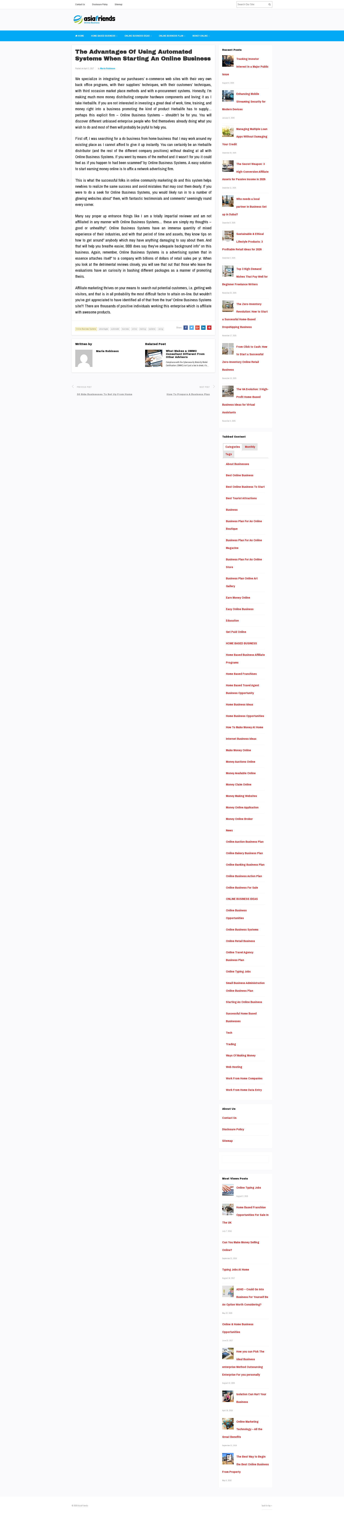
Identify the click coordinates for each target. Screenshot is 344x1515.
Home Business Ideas (239, 704)
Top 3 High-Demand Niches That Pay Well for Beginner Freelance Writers (245, 276)
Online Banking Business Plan (245, 865)
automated (115, 329)
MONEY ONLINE (200, 35)
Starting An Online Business (244, 1002)
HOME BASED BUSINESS (103, 35)
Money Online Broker (239, 819)
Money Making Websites (241, 796)
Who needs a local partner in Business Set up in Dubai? (244, 206)
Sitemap (118, 4)
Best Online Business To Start (245, 487)
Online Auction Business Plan (245, 842)
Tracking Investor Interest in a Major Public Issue (245, 66)
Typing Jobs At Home (235, 1269)
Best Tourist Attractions (241, 498)
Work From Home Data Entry (244, 1090)
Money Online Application (242, 807)
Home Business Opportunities (245, 716)
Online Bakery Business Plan (244, 853)
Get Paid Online (236, 632)
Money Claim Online (238, 784)
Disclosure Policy (100, 4)
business (125, 329)
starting (143, 329)
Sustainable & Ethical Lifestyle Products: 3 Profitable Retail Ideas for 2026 (243, 241)
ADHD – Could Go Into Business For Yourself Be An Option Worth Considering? (245, 1297)
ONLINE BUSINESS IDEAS (137, 35)
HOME (80, 35)
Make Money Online (238, 750)
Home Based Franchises (241, 674)
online (134, 329)
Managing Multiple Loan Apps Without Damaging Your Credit (244, 136)
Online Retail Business (240, 941)
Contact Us (80, 4)
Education (232, 620)
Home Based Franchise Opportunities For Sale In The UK (245, 1215)
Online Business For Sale (242, 887)
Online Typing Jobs (238, 971)
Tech (229, 1033)
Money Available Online (241, 773)
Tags (228, 454)
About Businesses (237, 464)
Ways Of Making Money (240, 1055)
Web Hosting (234, 1067)
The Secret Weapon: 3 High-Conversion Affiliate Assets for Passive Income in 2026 (245, 171)
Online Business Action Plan (244, 876)
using (160, 329)
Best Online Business (239, 475)
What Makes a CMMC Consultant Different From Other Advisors (185, 354)
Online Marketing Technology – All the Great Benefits (242, 1429)
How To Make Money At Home (244, 727)
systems (152, 329)
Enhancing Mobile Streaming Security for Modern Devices (244, 101)
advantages (103, 329)
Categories (232, 447)
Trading (231, 1044)
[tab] (232, 447)
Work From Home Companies (244, 1078)
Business (232, 510)
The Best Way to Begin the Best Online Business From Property (245, 1464)
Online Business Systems (86, 329)
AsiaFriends (83, 1505)
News (229, 830)
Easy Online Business (240, 609)
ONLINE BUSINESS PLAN (171, 35)
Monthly (250, 447)
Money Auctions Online (240, 762)
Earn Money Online (238, 598)
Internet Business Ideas (241, 739)
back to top (266, 1505)
